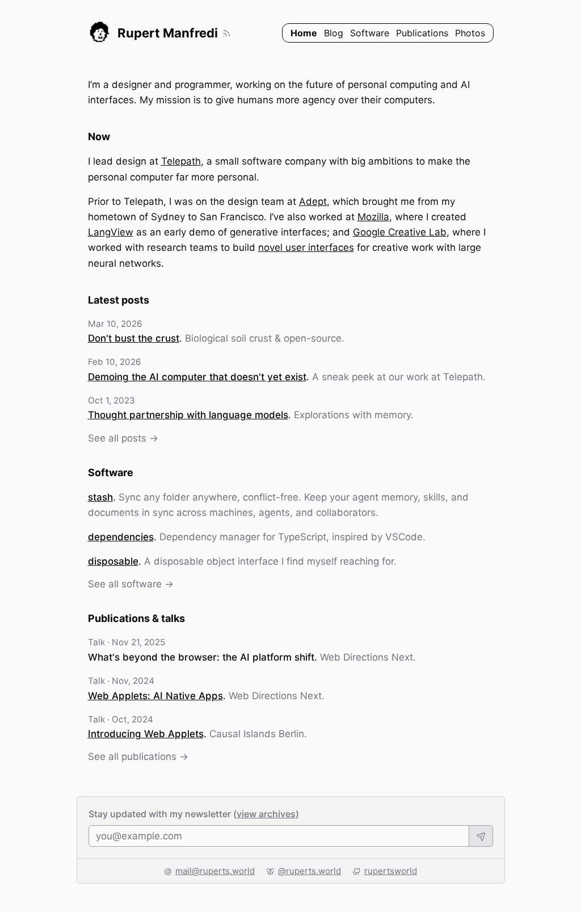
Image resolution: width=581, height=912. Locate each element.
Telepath (181, 161)
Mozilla (373, 216)
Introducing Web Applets (146, 733)
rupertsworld (390, 871)
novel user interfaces (306, 247)
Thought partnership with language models (188, 415)
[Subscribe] (481, 836)
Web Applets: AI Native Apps (155, 695)
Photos (470, 33)
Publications (422, 33)
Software (369, 33)
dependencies (121, 537)
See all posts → (123, 438)
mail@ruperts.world (215, 871)
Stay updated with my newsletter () (194, 813)
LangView (110, 232)
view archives (266, 813)
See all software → (131, 584)
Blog (333, 33)
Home (303, 33)
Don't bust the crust (133, 338)
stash (100, 497)
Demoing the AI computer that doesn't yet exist (197, 377)
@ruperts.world (309, 871)
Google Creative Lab (400, 232)
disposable (113, 561)
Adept (313, 201)
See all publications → (138, 756)
